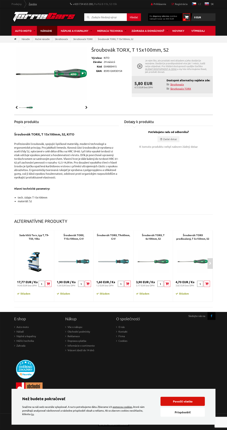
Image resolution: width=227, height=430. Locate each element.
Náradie (46, 30)
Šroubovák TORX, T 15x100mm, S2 (115, 38)
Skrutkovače (61, 38)
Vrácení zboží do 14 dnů (81, 350)
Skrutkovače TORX (83, 38)
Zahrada (20, 345)
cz (199, 4)
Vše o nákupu (75, 326)
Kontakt (123, 331)
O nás (121, 326)
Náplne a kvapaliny (74, 30)
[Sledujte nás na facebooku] (211, 316)
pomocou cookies (122, 406)
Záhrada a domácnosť (148, 30)
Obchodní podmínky (79, 331)
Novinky (178, 30)
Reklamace (74, 336)
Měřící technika (25, 340)
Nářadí (20, 331)
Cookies (122, 340)
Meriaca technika (110, 30)
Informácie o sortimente (81, 345)
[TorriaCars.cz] (15, 39)
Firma (121, 336)
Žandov (33, 4)
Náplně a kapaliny (26, 336)
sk (212, 4)
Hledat (134, 17)
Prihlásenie (160, 4)
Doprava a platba (77, 340)
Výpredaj (198, 30)
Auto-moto (23, 30)
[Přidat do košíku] (48, 284)
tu (32, 414)
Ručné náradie (42, 38)
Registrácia (181, 4)
